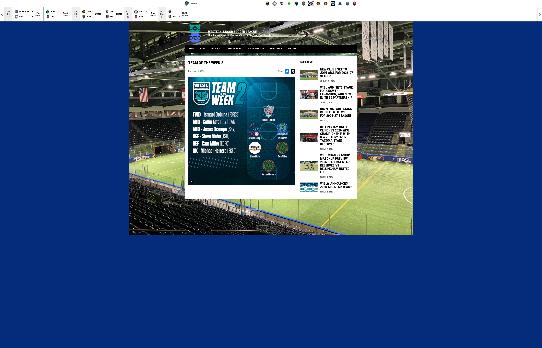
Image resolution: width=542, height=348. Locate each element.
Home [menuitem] (191, 48)
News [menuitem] (202, 48)
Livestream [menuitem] (276, 48)
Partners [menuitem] (293, 48)
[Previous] (2, 14)
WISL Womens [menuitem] (256, 48)
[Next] (539, 14)
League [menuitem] (216, 48)
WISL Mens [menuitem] (235, 48)
